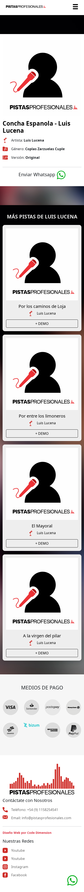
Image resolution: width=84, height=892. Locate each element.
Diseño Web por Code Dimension (27, 833)
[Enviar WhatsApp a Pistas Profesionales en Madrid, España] (72, 880)
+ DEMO (42, 323)
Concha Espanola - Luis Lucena (36, 126)
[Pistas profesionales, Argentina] (25, 6)
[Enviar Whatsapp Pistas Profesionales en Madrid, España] (61, 174)
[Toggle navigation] (75, 6)
